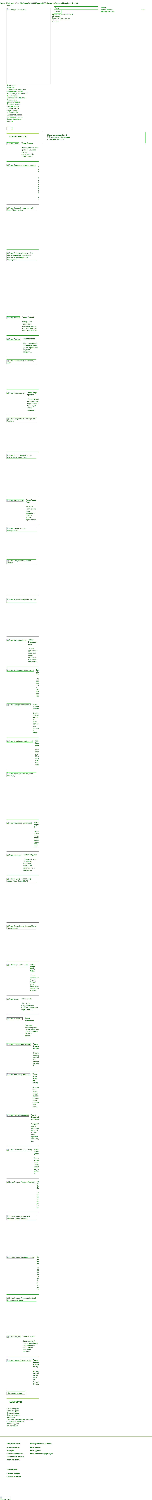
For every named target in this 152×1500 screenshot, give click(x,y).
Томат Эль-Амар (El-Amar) (35, 1078)
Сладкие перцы (13, 106)
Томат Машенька (29, 1019)
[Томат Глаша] (13, 143)
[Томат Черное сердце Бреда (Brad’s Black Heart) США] (21, 456)
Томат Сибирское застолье (38, 706)
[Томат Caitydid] (13, 1337)
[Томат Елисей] (13, 317)
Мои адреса (35, 1450)
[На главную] (9, 128)
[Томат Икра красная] (16, 393)
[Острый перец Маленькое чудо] (20, 1257)
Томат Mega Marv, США (32, 967)
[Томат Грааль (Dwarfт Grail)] (19, 1360)
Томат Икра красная (32, 394)
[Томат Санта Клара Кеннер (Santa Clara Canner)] (21, 927)
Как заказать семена (14, 117)
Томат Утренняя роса (32, 642)
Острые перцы (12, 111)
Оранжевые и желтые (15, 91)
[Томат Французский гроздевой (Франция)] (21, 774)
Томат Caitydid (29, 1336)
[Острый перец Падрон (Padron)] (20, 1182)
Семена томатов (13, 1415)
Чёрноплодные (12, 96)
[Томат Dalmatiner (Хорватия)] (19, 1150)
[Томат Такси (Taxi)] (15, 500)
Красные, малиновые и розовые (20, 1419)
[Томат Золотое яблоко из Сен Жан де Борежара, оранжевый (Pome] (21, 256)
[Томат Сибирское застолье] (19, 705)
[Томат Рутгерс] (13, 339)
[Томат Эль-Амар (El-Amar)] (18, 1074)
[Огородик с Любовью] (28, 46)
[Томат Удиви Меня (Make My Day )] (21, 600)
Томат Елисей (28, 317)
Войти (9, 5)
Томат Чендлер (30, 855)
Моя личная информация (41, 1454)
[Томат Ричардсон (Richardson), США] (21, 361)
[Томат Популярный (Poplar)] (19, 1044)
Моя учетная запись (41, 1443)
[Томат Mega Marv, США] (17, 965)
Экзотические (12, 100)
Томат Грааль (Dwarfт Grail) (36, 1363)
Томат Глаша (27, 143)
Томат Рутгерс (29, 339)
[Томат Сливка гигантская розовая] (21, 165)
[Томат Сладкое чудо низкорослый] (21, 529)
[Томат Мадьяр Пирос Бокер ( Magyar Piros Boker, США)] (21, 880)
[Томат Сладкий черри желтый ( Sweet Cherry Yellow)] (21, 209)
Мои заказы (35, 1447)
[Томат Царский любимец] (18, 1115)
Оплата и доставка (14, 119)
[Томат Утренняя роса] (16, 640)
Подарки (10, 121)
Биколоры (10, 87)
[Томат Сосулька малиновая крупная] (21, 561)
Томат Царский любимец (35, 1117)
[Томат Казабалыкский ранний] (20, 741)
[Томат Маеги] (13, 999)
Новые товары (18, 136)
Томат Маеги (26, 999)
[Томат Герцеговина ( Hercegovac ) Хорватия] (21, 420)
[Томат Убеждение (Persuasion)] (20, 670)
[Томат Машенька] (15, 1018)
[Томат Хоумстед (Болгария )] (19, 823)
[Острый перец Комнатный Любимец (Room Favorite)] (21, 1217)
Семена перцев (13, 1409)
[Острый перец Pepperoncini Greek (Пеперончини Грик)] (21, 1299)
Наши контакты (13, 1460)
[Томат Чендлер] (14, 855)
